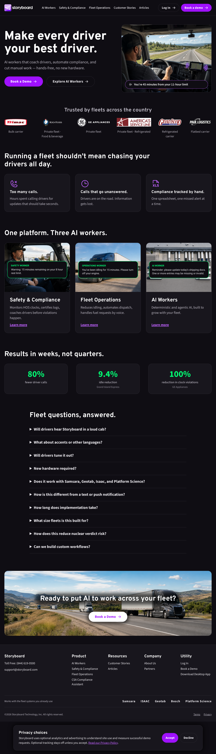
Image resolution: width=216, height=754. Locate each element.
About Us (150, 663)
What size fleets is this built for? (61, 521)
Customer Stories (125, 8)
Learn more (18, 324)
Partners (149, 669)
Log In (184, 663)
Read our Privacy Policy (103, 743)
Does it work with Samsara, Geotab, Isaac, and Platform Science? (89, 481)
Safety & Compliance (72, 8)
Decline (189, 738)
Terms (196, 714)
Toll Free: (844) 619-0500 (19, 663)
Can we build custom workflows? (62, 547)
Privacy (208, 714)
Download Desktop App (195, 674)
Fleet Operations (99, 8)
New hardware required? (55, 468)
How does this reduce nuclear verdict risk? (70, 534)
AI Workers (49, 8)
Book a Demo (189, 669)
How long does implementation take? (66, 507)
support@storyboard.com (21, 669)
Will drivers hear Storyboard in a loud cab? (70, 429)
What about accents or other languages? (68, 442)
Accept (170, 738)
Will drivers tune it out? (54, 455)
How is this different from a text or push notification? (79, 494)
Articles (144, 8)
